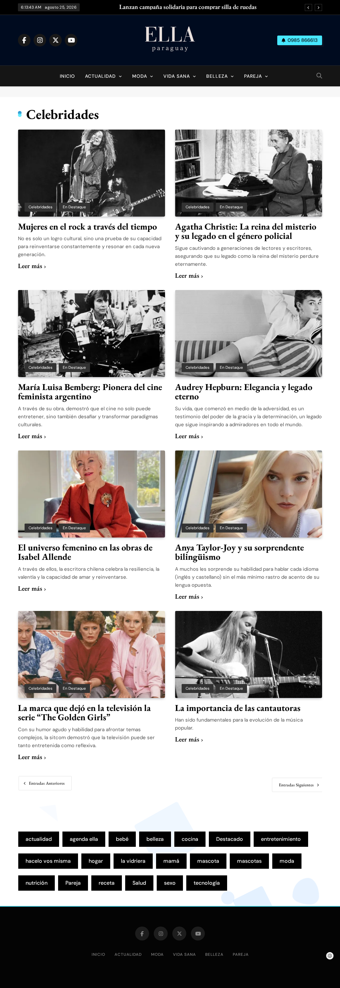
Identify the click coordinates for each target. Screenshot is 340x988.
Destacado (229, 839)
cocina (190, 839)
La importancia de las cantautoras (237, 708)
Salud (139, 882)
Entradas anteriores (47, 783)
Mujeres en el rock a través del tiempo (87, 226)
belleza (155, 839)
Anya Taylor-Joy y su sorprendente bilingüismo (239, 552)
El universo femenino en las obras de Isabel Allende (85, 552)
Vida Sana (176, 76)
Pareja (253, 76)
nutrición (36, 882)
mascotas (249, 860)
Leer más (30, 266)
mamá (171, 860)
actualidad (39, 839)
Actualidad (100, 76)
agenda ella (84, 839)
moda (287, 860)
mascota (208, 860)
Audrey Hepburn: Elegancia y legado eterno (243, 391)
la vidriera (133, 860)
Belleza (217, 76)
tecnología (207, 882)
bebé (122, 839)
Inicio (67, 76)
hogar (96, 860)
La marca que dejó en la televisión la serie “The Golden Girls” (84, 712)
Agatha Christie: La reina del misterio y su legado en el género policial (245, 231)
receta (107, 882)
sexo (170, 882)
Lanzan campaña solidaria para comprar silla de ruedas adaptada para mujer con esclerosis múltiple (188, 7)
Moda (139, 76)
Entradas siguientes (296, 785)
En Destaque (74, 207)
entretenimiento (281, 839)
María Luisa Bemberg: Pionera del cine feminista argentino (90, 391)
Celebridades (40, 207)
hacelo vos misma (48, 860)
